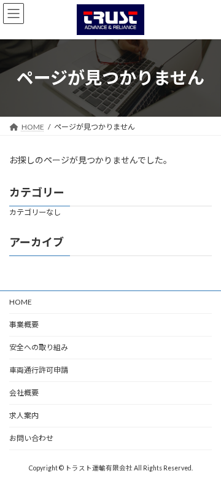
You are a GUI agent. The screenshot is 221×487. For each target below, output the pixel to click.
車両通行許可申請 (38, 370)
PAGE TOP (203, 459)
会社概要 (24, 392)
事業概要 (24, 324)
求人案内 (24, 415)
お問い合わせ (31, 438)
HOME (20, 301)
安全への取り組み (38, 347)
